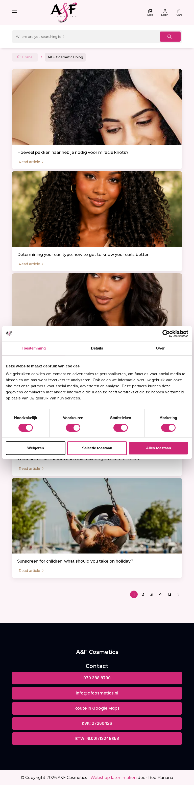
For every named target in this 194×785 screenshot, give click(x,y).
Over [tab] (160, 348)
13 (169, 594)
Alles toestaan (158, 448)
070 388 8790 (97, 678)
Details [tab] (97, 348)
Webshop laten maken (113, 777)
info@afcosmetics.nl (97, 693)
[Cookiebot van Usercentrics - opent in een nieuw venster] (166, 333)
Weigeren (35, 448)
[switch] (73, 428)
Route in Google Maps (97, 708)
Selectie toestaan (97, 448)
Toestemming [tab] (34, 348)
